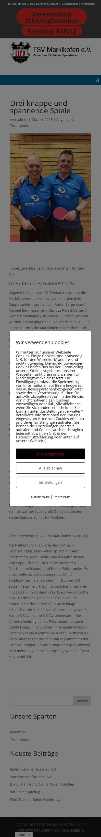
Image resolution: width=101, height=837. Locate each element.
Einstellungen (50, 482)
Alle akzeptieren (50, 453)
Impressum (61, 497)
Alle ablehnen (50, 468)
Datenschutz (40, 497)
